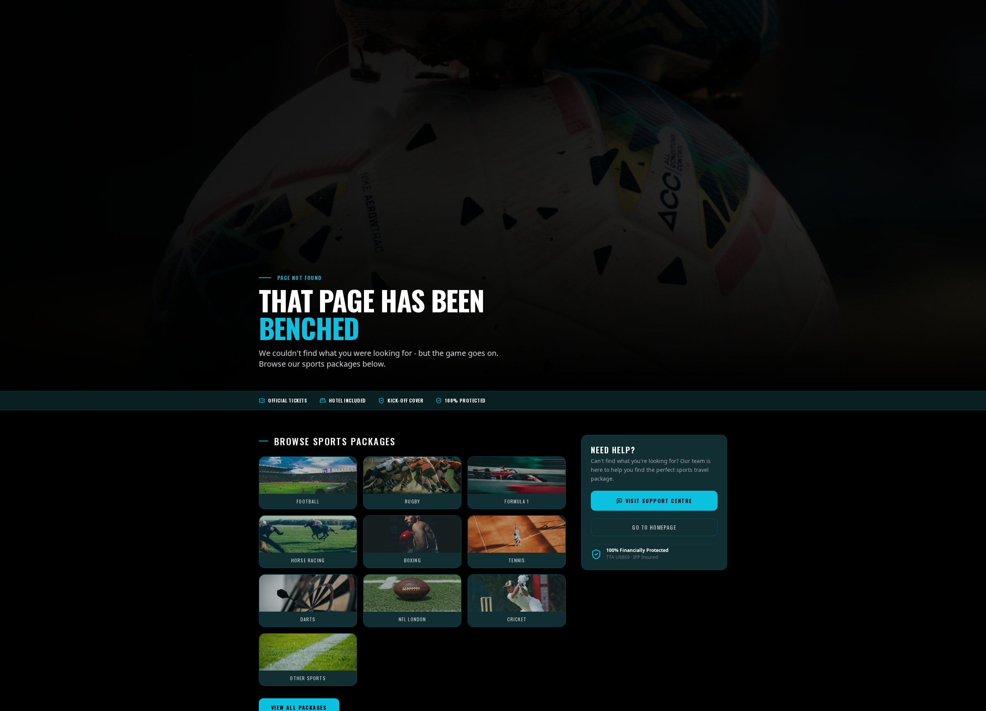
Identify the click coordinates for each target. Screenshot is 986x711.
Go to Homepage (654, 527)
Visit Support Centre (659, 501)
